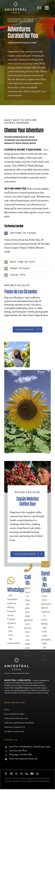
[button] (27, 233)
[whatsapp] (16, 773)
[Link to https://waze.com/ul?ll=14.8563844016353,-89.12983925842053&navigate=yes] (37, 773)
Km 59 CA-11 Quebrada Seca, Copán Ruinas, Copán (29, 746)
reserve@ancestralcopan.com (26, 758)
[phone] (27, 773)
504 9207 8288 (26, 754)
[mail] (21, 773)
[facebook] (6, 773)
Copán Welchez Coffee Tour (27, 500)
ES (39, 8)
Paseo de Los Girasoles (20, 291)
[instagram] (11, 773)
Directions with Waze (18, 750)
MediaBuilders (44, 781)
